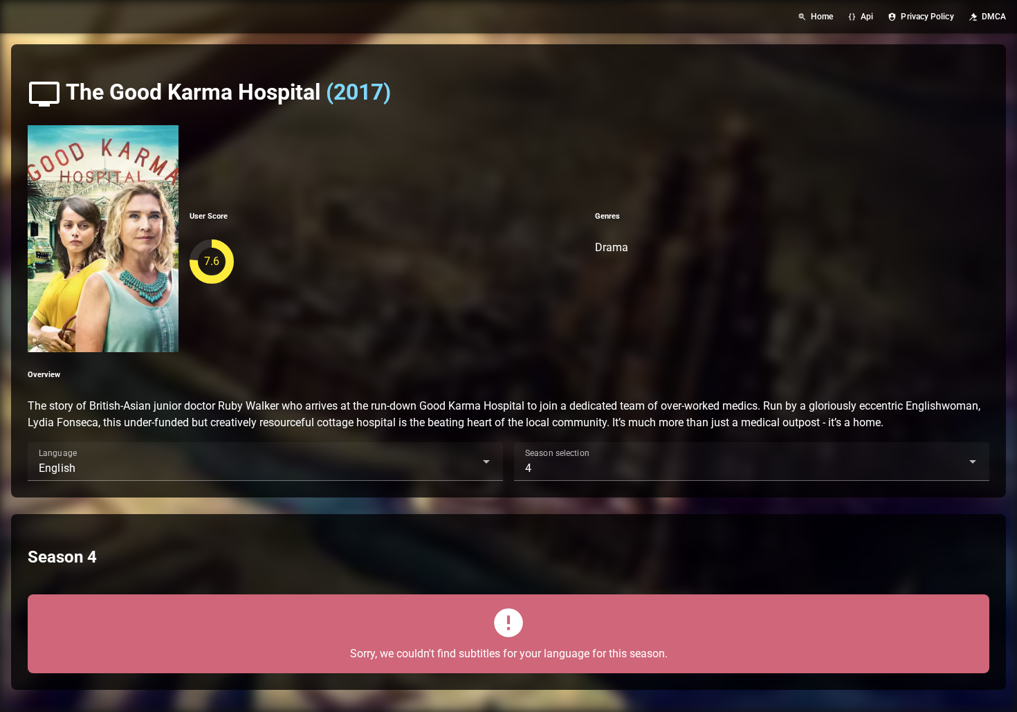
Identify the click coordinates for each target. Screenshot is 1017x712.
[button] (464, 461)
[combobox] (265, 461)
